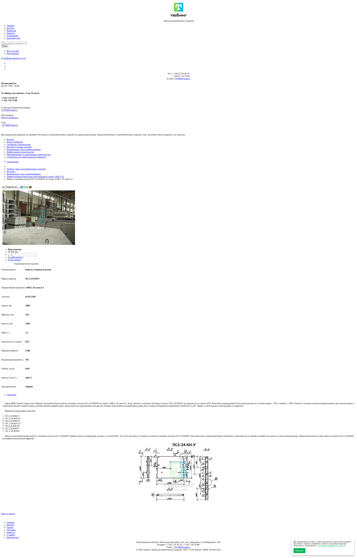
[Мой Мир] (30, 187)
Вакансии (11, 30)
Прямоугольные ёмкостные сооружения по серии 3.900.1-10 (35, 176)
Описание (11, 395)
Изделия (11, 171)
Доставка (11, 530)
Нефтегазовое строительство (20, 152)
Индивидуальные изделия (19, 147)
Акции (10, 527)
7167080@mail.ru (182, 78)
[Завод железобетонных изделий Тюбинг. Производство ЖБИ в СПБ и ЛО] (178, 16)
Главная (10, 25)
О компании (12, 35)
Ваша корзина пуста (16, 58)
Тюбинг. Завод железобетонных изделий (26, 169)
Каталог (10, 28)
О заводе (11, 535)
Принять (299, 550)
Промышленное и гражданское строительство (28, 154)
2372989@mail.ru (10, 125)
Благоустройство (15, 142)
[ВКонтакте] (21, 187)
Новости (11, 33)
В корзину (18, 257)
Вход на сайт (13, 51)
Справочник (13, 162)
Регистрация (13, 53)
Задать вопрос (14, 260)
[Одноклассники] (27, 187)
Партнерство (13, 537)
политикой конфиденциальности (331, 546)
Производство (13, 38)
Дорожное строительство (19, 144)
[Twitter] (24, 187)
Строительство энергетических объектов (26, 157)
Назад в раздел (8, 514)
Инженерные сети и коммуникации (24, 149)
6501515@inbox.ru (9, 117)
